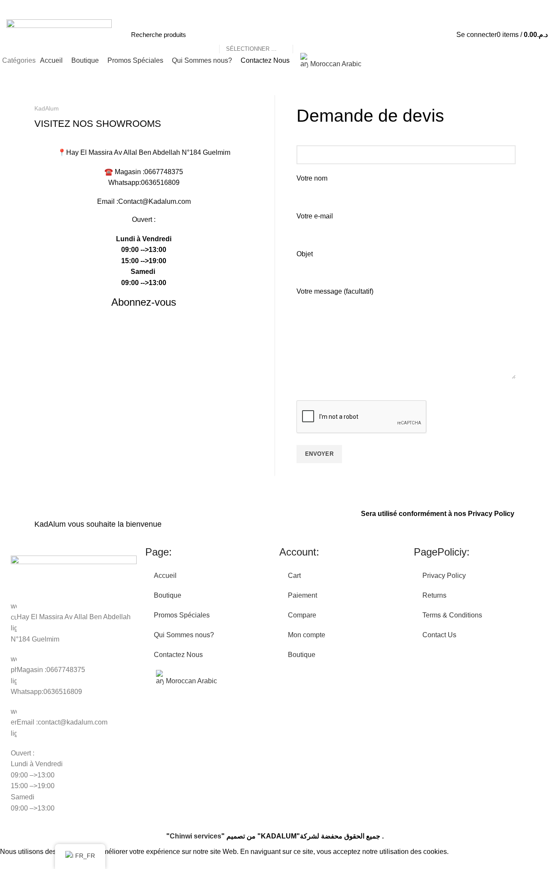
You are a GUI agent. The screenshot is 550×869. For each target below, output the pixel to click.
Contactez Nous (178, 654)
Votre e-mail (314, 216)
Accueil (165, 575)
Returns (434, 595)
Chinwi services (195, 836)
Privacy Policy (491, 513)
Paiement (302, 595)
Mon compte (306, 635)
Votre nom (311, 178)
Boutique (167, 595)
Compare (302, 615)
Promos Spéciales (182, 615)
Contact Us (439, 635)
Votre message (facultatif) (334, 291)
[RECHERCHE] (304, 35)
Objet (304, 254)
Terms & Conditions (452, 615)
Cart (294, 575)
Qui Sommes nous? (184, 635)
